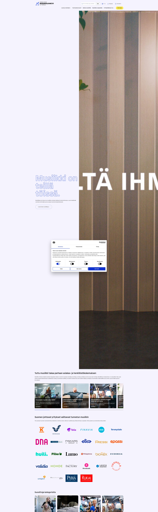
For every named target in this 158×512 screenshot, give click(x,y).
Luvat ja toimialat (65, 7)
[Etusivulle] (45, 4)
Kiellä (61, 268)
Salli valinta (79, 268)
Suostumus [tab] (60, 246)
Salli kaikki (96, 268)
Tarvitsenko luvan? (76, 7)
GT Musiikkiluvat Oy (108, 7)
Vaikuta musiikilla (87, 7)
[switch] (72, 264)
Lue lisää (38, 406)
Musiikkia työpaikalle (97, 7)
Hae (98, 3)
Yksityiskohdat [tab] (79, 246)
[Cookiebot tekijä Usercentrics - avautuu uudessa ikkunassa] (100, 242)
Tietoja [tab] (97, 246)
